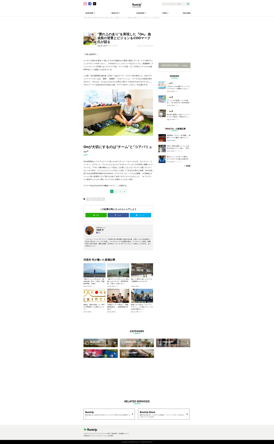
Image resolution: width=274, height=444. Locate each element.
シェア (119, 215)
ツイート (141, 215)
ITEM (164, 13)
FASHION (140, 13)
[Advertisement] (137, 25)
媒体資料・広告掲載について (120, 433)
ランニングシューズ (98, 199)
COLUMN (187, 13)
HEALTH (114, 13)
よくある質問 (109, 436)
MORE (185, 65)
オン (88, 199)
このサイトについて (89, 433)
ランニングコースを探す (103, 433)
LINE (97, 215)
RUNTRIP (89, 13)
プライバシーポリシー (97, 436)
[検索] (188, 3)
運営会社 (87, 436)
